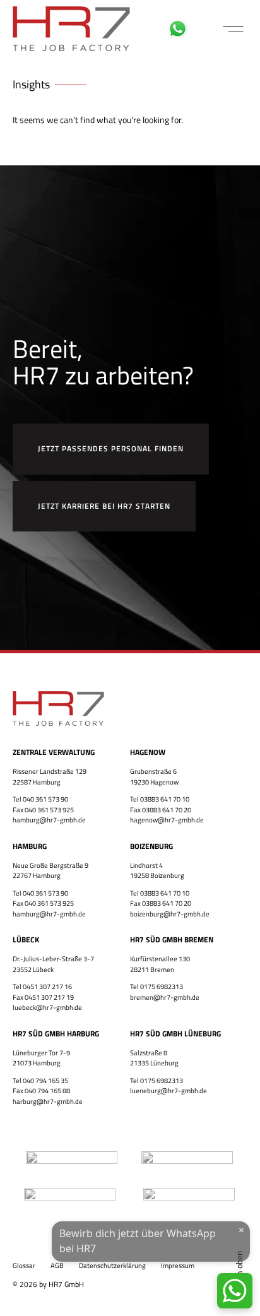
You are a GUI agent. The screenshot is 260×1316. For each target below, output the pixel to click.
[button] (233, 29)
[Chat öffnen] (235, 1291)
